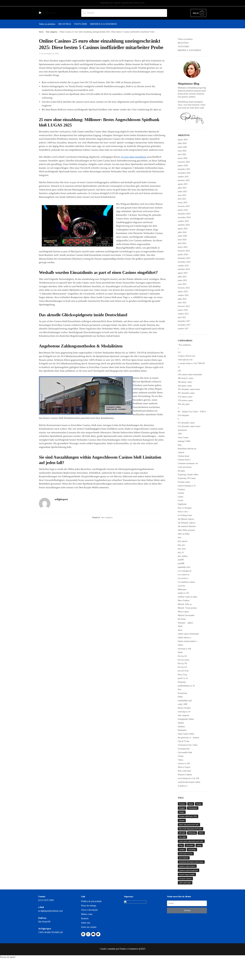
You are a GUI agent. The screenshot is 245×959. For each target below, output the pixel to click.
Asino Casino (183, 437)
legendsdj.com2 (184, 567)
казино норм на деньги (188, 870)
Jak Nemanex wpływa (186, 523)
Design (198, 804)
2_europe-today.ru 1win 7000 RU (191, 363)
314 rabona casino (185, 397)
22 (179, 367)
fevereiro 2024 (184, 251)
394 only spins (184, 404)
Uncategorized (183, 749)
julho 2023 (182, 277)
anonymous (182, 430)
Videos (180, 760)
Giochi (180, 500)
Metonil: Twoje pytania (187, 608)
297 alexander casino (186, 393)
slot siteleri (189, 845)
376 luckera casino (185, 400)
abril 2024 (182, 243)
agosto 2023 (183, 273)
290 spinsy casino (185, 382)
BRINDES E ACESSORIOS (189, 50)
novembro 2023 (184, 262)
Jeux (179, 537)
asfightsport (61, 499)
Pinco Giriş (182, 675)
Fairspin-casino (184, 482)
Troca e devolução (89, 910)
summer (182, 850)
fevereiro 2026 (184, 162)
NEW (180, 626)
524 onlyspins (183, 415)
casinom (181, 452)
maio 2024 (182, 240)
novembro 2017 (184, 325)
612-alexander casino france (189, 426)
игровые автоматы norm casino (191, 862)
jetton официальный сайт (189, 825)
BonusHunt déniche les (187, 449)
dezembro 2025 (184, 169)
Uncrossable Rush (185, 752)
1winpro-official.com (186, 356)
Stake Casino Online (186, 734)
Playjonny (182, 682)
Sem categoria (51, 32)
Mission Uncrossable (186, 615)
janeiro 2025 (183, 210)
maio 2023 (182, 284)
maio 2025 (182, 195)
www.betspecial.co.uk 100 (188, 778)
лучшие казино (185, 879)
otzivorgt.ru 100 (184, 649)
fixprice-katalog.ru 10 (187, 486)
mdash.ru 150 (183, 593)
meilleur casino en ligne (187, 597)
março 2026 (182, 158)
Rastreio (85, 918)
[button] (122, 957)
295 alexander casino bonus (189, 389)
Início (41, 32)
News (180, 630)
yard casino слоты (185, 854)
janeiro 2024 (183, 254)
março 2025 (182, 202)
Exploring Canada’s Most (188, 474)
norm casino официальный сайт (191, 841)
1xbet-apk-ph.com (185, 360)
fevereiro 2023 (184, 288)
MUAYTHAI (183, 43)
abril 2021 (182, 317)
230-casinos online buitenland (190, 374)
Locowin (181, 586)
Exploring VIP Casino (187, 478)
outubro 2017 (183, 329)
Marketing (192, 833)
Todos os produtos (185, 39)
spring (199, 845)
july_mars (182, 549)
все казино (183, 858)
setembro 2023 (184, 269)
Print (180, 845)
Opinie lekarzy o (184, 637)
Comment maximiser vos (188, 463)
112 (179, 352)
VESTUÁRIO (183, 47)
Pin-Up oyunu (183, 660)
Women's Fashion (185, 775)
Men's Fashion (183, 600)
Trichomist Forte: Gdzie (187, 745)
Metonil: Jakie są (184, 604)
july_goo (181, 545)
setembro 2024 (184, 225)
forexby (181, 493)
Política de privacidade (91, 901)
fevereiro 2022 (184, 306)
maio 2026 (182, 151)
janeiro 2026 (183, 165)
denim (191, 804)
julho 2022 (182, 299)
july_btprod (182, 541)
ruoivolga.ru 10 (184, 712)
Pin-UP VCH (183, 671)
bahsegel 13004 (184, 441)
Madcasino (182, 589)
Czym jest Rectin (185, 467)
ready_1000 (182, 704)
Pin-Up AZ (182, 656)
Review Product (184, 708)
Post (179, 689)
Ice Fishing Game (185, 515)
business (182, 804)
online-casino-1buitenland (188, 634)
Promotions (182, 693)
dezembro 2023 (184, 258)
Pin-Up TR (182, 663)
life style (182, 833)
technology (192, 850)
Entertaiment (193, 808)
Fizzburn (181, 489)
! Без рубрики (184, 345)
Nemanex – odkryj (185, 623)
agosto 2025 (183, 184)
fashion (181, 812)
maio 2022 (182, 302)
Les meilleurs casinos (186, 582)
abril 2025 (182, 199)
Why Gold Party (184, 771)
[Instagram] (88, 934)
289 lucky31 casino (185, 378)
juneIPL (181, 560)
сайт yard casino (185, 883)
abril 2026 (182, 154)
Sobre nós (85, 923)
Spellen (181, 723)
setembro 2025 (184, 180)
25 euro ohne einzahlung (133, 157)
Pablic (180, 652)
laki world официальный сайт (190, 829)
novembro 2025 (184, 173)
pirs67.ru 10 (183, 678)
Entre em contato (88, 927)
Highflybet (182, 504)
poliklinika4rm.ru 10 (186, 686)
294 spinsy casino (185, 386)
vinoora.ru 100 (184, 763)
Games (180, 497)
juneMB (181, 563)
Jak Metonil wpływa (186, 519)
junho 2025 (182, 191)
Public (180, 697)
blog (179, 445)
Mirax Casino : (184, 612)
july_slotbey (183, 556)
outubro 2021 (183, 314)
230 (179, 371)
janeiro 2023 (183, 291)
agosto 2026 (183, 140)
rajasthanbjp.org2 (185, 700)
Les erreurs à (183, 578)
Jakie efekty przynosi (186, 530)
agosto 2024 (183, 229)
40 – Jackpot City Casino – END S (192, 412)
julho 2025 (182, 188)
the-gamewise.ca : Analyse (188, 737)
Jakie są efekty (184, 534)
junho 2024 (182, 236)
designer (182, 808)
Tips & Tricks (183, 741)
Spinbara (181, 726)
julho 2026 (182, 143)
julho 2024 (182, 232)
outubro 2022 (183, 295)
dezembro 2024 (184, 214)
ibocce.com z (183, 512)
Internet (181, 820)
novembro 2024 (184, 217)
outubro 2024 (183, 221)
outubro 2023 (183, 266)
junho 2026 (182, 147)
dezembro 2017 (184, 321)
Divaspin (181, 471)
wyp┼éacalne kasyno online (189, 782)
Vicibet (180, 756)
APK (180, 434)
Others (180, 645)
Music (201, 833)
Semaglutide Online (186, 719)
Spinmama (182, 730)
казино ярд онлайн (187, 874)
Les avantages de (184, 571)
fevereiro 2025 (184, 206)
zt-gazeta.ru (182, 786)
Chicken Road (183, 456)
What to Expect (184, 767)
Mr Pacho (182, 619)
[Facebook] (83, 934)
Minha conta (86, 914)
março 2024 (182, 247)
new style (182, 837)
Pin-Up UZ (182, 667)
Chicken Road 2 (184, 460)
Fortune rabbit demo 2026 (188, 816)
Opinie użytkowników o (187, 641)
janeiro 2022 (183, 310)
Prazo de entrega (88, 905)
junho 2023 (182, 280)
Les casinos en (183, 575)
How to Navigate (185, 508)
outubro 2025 (183, 177)
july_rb (181, 552)
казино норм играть (187, 866)
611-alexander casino (186, 423)
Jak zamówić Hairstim (187, 526)
